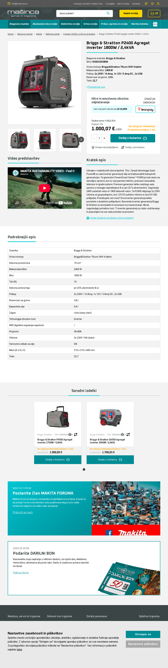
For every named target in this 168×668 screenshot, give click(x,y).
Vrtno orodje (90, 24)
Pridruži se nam (23, 512)
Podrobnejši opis (96, 87)
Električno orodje (70, 24)
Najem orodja (131, 13)
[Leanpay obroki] (145, 109)
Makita (39, 34)
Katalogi (136, 3)
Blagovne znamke (19, 24)
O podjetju (110, 3)
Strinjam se (143, 634)
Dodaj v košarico (130, 138)
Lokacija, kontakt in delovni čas (88, 3)
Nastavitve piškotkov (143, 644)
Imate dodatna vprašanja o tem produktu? (112, 218)
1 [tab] (84, 469)
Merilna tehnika (139, 24)
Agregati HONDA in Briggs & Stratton (79, 34)
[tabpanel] (58, 432)
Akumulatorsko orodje (45, 24)
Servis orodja (123, 3)
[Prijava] (158, 3)
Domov (11, 34)
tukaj (19, 649)
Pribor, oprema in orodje (114, 24)
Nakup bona (21, 572)
